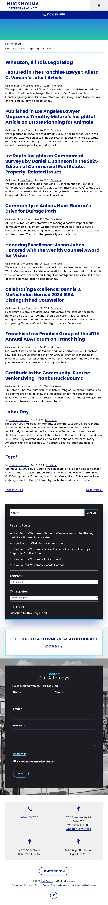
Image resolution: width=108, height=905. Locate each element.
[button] (99, 5)
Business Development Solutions (68, 885)
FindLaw (92, 885)
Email (17, 709)
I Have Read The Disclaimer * (36, 761)
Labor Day (17, 412)
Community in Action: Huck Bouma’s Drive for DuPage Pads (48, 208)
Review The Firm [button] (54, 871)
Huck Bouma (26, 85)
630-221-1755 (55, 14)
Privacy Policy (42, 885)
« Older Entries (14, 490)
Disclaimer (19, 754)
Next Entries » (94, 490)
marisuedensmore (19, 420)
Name (17, 692)
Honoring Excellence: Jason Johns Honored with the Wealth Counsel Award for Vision (52, 250)
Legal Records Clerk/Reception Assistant (38, 543)
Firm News (56, 85)
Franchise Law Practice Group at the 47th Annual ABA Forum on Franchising (52, 336)
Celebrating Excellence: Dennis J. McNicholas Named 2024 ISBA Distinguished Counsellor (43, 294)
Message (19, 725)
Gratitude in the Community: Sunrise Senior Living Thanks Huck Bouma (47, 375)
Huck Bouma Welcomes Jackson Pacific (38, 559)
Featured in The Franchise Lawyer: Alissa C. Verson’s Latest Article (52, 75)
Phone (59, 692)
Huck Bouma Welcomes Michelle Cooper (38, 565)
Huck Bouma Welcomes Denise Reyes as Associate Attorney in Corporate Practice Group (50, 551)
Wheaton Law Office (78, 829)
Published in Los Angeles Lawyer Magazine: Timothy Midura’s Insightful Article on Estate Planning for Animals (50, 116)
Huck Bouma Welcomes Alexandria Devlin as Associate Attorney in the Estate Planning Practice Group (53, 535)
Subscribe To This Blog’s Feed (28, 613)
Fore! (11, 457)
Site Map (28, 885)
